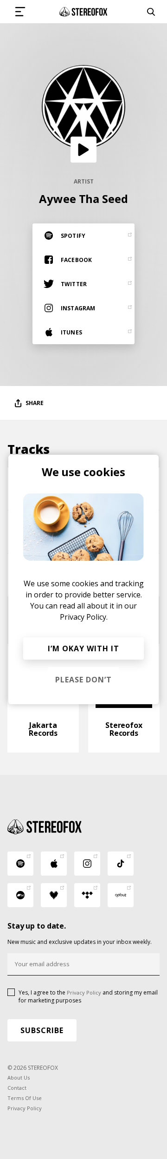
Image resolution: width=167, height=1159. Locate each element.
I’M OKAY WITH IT (83, 648)
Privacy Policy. (84, 617)
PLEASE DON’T (83, 679)
